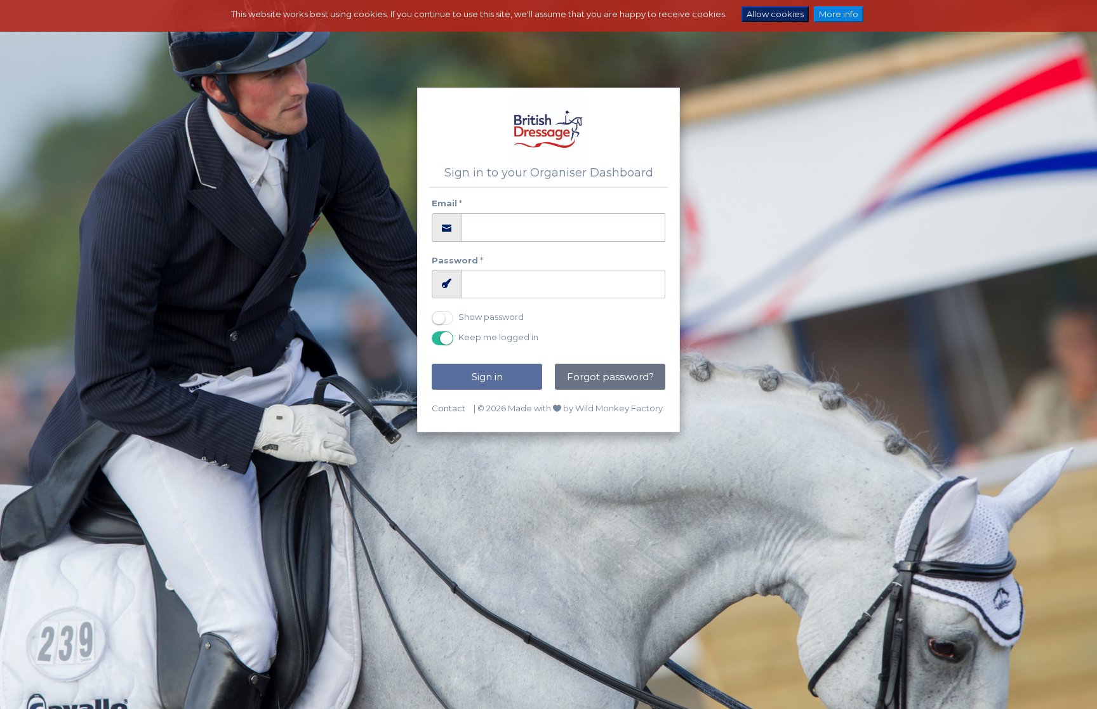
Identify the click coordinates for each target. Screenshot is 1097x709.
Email (444, 203)
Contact (448, 408)
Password (455, 260)
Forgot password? (610, 377)
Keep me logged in (498, 337)
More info (838, 14)
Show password (491, 317)
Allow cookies (775, 14)
